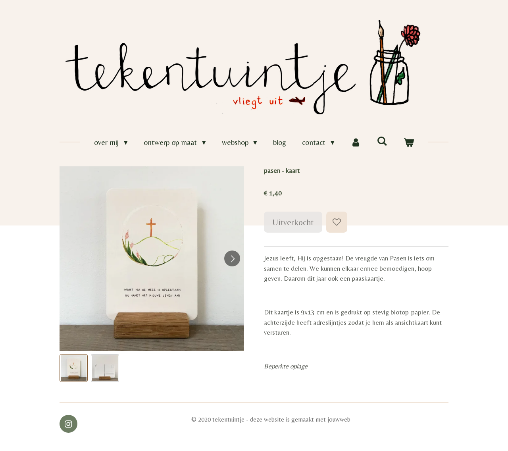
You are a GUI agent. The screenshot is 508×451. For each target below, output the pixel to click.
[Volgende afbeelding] (232, 258)
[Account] (355, 142)
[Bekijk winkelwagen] (408, 142)
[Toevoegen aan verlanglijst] (336, 222)
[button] (74, 368)
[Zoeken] (382, 141)
